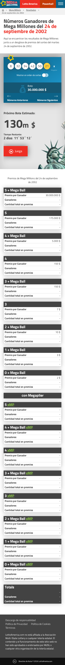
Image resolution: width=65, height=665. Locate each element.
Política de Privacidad (16, 624)
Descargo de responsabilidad (20, 620)
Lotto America (29, 4)
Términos (10, 628)
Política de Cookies (41, 624)
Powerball (47, 4)
